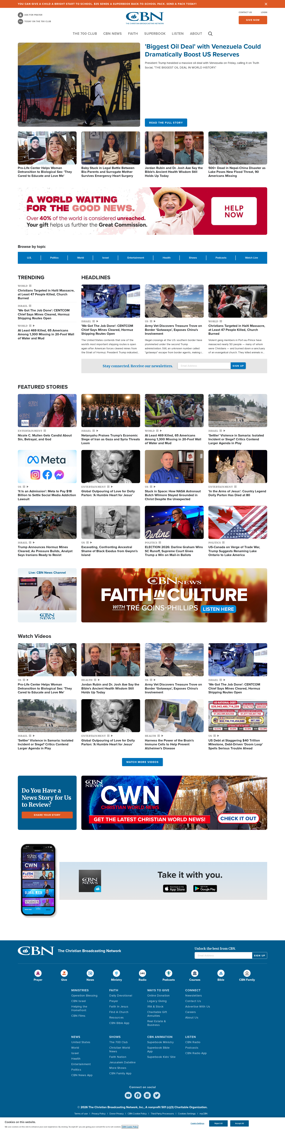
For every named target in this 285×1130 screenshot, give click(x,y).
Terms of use (81, 1113)
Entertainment (135, 258)
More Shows (117, 1068)
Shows (193, 258)
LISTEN (178, 33)
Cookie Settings (197, 1123)
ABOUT (196, 33)
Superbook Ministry (160, 1042)
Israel (105, 258)
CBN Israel (78, 1001)
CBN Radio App (196, 1053)
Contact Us (245, 12)
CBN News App (81, 1075)
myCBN (203, 1113)
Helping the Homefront (79, 1008)
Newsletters (193, 995)
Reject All (218, 1123)
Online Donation (158, 995)
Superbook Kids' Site (161, 1057)
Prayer (113, 1001)
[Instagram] (147, 1095)
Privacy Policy (99, 1113)
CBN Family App (120, 1073)
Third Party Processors (162, 1113)
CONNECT (193, 990)
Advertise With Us (197, 1006)
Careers (190, 1012)
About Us (191, 1017)
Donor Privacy (117, 1113)
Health (167, 258)
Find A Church (119, 1012)
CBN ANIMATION (160, 1037)
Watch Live (251, 258)
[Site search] (210, 35)
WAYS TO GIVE (158, 990)
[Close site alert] (266, 4)
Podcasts (221, 258)
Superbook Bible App (158, 1049)
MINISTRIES (80, 990)
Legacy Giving (157, 1001)
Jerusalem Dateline (122, 1062)
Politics (54, 258)
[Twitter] (156, 1095)
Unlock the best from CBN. (215, 948)
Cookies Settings (187, 1113)
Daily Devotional (120, 995)
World (80, 258)
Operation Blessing (84, 995)
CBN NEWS (112, 33)
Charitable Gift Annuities (157, 1014)
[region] (142, 1123)
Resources (116, 1017)
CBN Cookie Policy (137, 1113)
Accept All (239, 1123)
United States (80, 1042)
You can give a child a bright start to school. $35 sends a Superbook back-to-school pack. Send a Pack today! (107, 4)
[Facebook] (137, 1095)
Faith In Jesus (118, 1006)
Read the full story (166, 123)
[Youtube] (128, 1095)
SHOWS (115, 1037)
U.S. (29, 258)
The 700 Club (85, 33)
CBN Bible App (119, 1023)
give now (253, 20)
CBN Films (78, 1016)
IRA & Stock (155, 1006)
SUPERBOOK (155, 33)
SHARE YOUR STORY (47, 815)
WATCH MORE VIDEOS (142, 762)
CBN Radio (193, 1042)
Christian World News (119, 1049)
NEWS (75, 1037)
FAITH (133, 33)
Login (264, 12)
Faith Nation (117, 1057)
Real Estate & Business (156, 1023)
